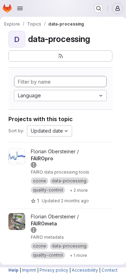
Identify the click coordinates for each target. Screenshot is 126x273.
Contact (110, 270)
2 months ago (75, 200)
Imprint (29, 270)
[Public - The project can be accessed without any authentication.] (33, 165)
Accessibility (85, 270)
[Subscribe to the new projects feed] (60, 56)
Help (13, 270)
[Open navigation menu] (20, 8)
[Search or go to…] (98, 8)
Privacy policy (54, 270)
